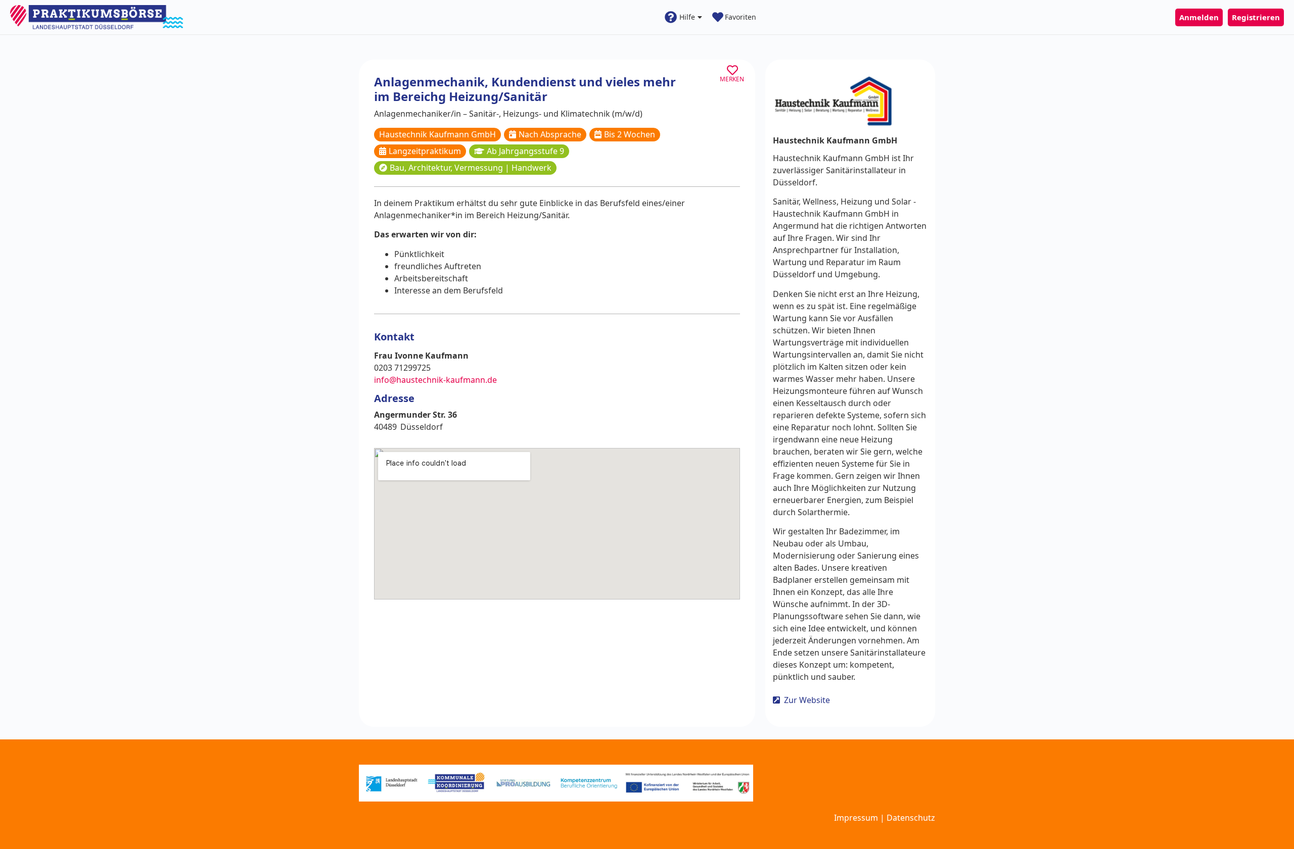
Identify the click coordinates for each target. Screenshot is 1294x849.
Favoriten (740, 17)
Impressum (856, 817)
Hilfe (687, 17)
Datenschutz (911, 817)
